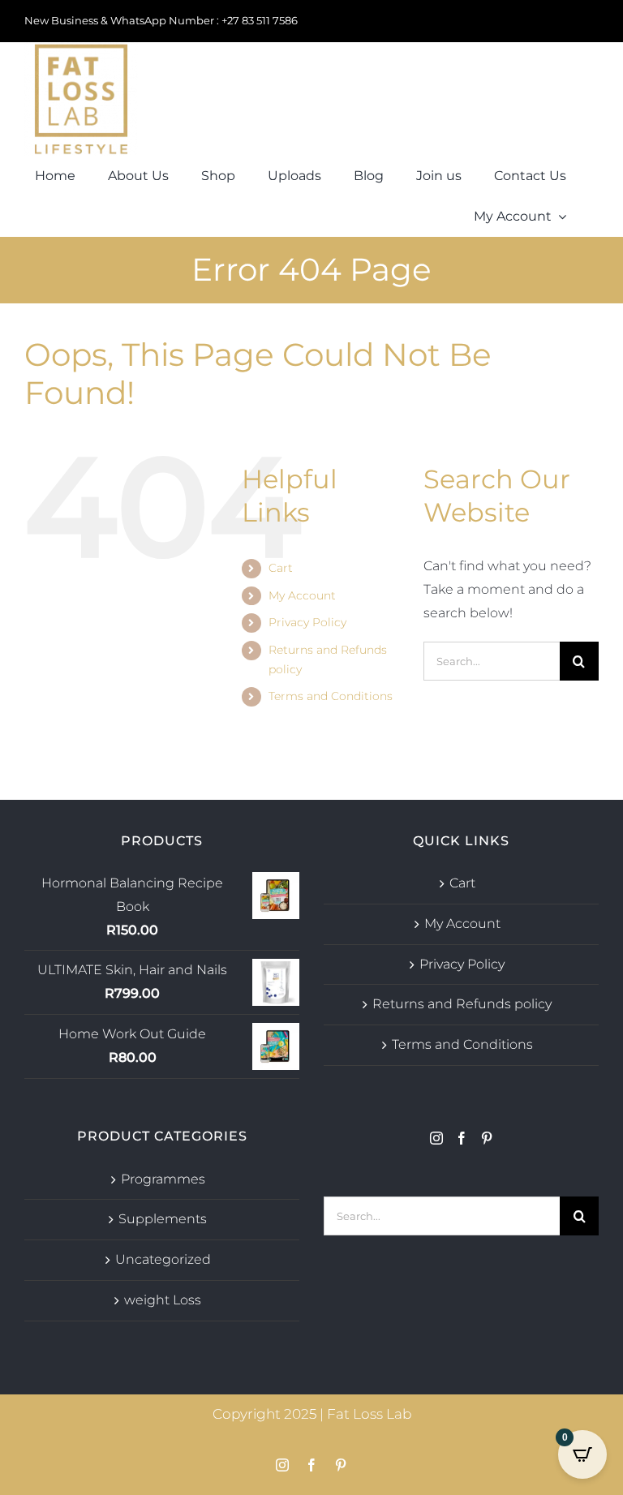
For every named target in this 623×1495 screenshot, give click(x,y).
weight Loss (162, 1300)
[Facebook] (461, 1138)
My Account (302, 595)
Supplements (162, 1219)
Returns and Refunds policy (462, 1004)
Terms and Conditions (331, 696)
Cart (281, 568)
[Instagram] (436, 1138)
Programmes (163, 1179)
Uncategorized (163, 1259)
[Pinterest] (486, 1138)
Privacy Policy (307, 622)
